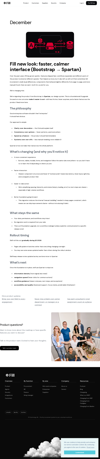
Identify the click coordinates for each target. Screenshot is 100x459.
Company (63, 3)
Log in (82, 3)
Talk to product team (9, 348)
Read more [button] (90, 447)
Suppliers (45, 3)
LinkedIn (8, 412)
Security (53, 3)
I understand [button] (79, 452)
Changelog (83, 392)
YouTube (23, 412)
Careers (63, 389)
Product (26, 3)
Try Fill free (91, 3)
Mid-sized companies (49, 386)
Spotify (16, 412)
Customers (35, 3)
